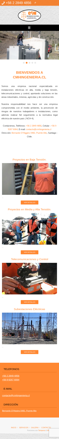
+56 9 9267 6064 (10, 380)
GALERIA (35, 428)
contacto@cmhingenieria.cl (38, 129)
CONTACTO (46, 428)
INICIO (13, 428)
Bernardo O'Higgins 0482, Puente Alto (29, 133)
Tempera (41, 430)
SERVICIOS (23, 428)
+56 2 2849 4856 (34, 126)
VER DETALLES (29, 202)
